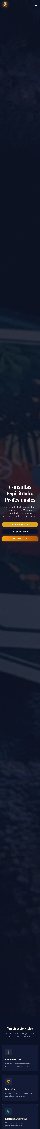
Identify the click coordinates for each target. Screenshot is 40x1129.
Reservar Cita (21, 524)
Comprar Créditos (20, 531)
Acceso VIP (21, 538)
